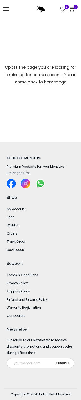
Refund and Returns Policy (27, 299)
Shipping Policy (18, 291)
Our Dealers (16, 315)
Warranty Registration (24, 307)
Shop (11, 217)
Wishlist (12, 225)
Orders (12, 233)
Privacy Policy (17, 283)
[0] (62, 9)
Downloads (15, 249)
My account (16, 209)
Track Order (16, 241)
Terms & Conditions (22, 275)
